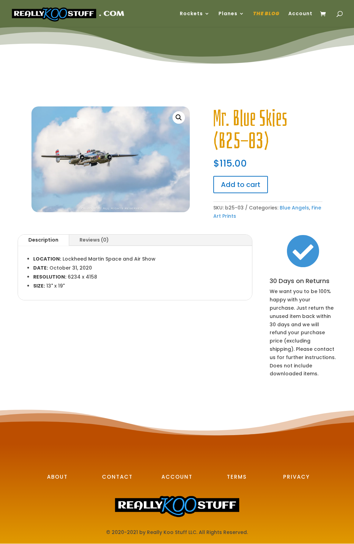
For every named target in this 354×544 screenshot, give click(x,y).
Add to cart (240, 184)
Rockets (191, 14)
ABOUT (57, 476)
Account (300, 14)
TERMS (237, 476)
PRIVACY (296, 476)
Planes (227, 14)
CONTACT (117, 476)
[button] (179, 117)
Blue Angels (294, 207)
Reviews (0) (94, 239)
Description (43, 239)
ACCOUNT (177, 476)
